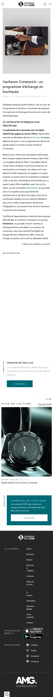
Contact (29, 622)
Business (30, 554)
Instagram (35, 655)
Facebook (35, 661)
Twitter (34, 650)
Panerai (36, 137)
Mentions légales (30, 607)
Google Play (33, 636)
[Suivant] (48, 399)
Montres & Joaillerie (30, 568)
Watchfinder (32, 187)
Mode (28, 548)
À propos (29, 594)
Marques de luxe (30, 583)
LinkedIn (34, 645)
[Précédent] (41, 399)
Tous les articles (45, 404)
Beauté (29, 559)
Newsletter (30, 600)
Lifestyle (30, 576)
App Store (33, 631)
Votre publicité (30, 615)
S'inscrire (19, 384)
